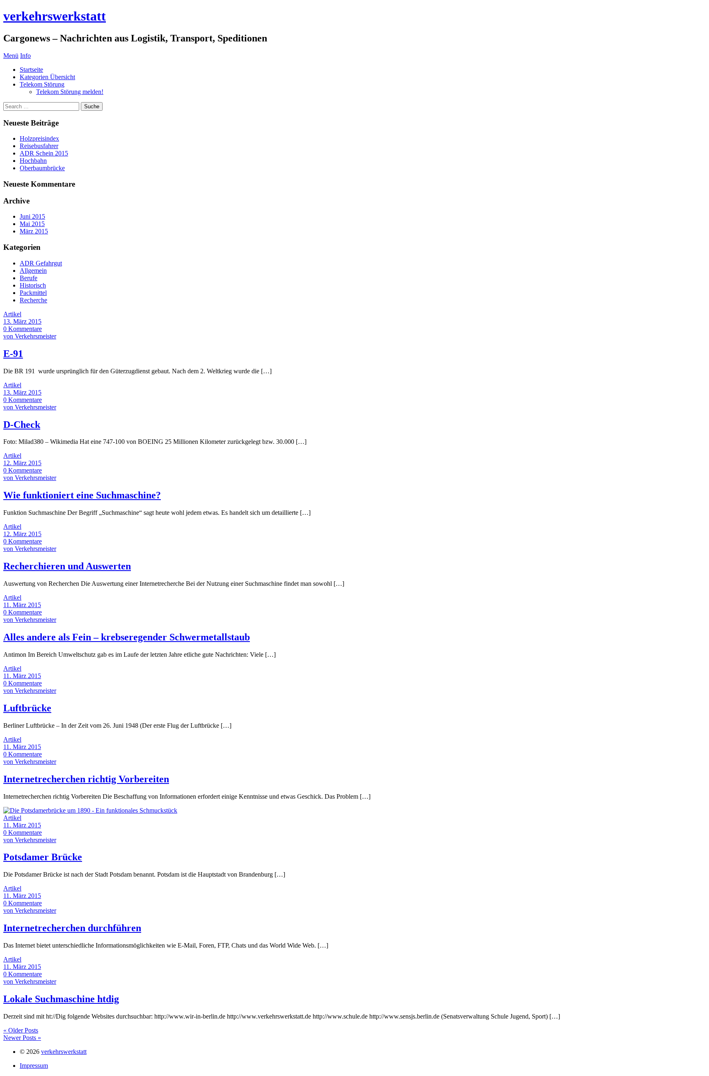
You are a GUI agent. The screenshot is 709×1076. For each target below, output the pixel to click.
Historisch (33, 285)
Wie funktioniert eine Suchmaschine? (82, 495)
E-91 (13, 353)
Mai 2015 (32, 223)
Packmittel (33, 292)
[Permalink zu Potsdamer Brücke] (90, 810)
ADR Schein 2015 (44, 153)
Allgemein (33, 270)
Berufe (28, 277)
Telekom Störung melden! (69, 91)
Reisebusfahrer (39, 145)
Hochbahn (33, 160)
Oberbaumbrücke (42, 167)
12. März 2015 (22, 462)
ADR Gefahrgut (41, 263)
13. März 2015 (22, 321)
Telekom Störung (42, 84)
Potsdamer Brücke (42, 857)
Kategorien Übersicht (47, 76)
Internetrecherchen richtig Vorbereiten (86, 779)
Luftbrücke (27, 708)
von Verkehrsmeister (29, 336)
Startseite (31, 69)
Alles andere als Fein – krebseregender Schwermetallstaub (126, 637)
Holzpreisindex (39, 138)
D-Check (21, 424)
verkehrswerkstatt (54, 16)
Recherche (33, 300)
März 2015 (34, 231)
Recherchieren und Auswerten (67, 566)
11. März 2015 (22, 604)
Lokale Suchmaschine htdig (61, 999)
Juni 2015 (32, 216)
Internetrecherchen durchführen (72, 928)
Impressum (34, 1065)
